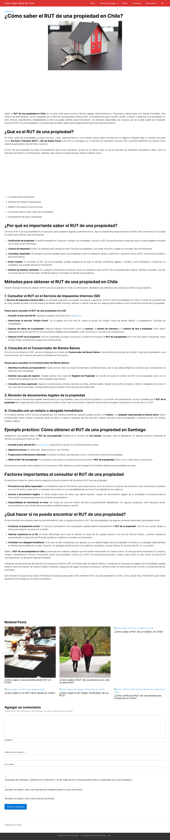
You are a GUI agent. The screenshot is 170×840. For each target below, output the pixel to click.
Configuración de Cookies (93, 835)
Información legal (107, 3)
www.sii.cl (76, 315)
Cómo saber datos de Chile (19, 3)
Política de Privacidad (68, 835)
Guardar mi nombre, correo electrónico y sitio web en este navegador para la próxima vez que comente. (69, 780)
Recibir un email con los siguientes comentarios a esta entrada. (44, 790)
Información (151, 3)
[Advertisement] (85, 90)
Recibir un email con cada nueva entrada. (30, 798)
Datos (125, 3)
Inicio (92, 3)
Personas (137, 3)
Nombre (9, 740)
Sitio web (9, 764)
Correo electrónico (15, 752)
